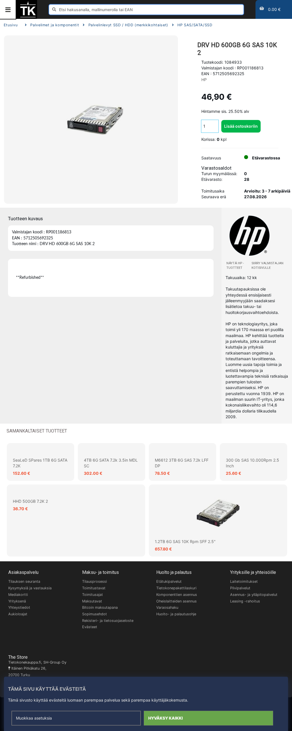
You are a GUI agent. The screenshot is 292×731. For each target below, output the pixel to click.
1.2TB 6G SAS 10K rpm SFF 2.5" (185, 541)
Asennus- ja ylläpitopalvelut (253, 594)
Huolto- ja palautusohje (176, 614)
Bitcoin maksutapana (100, 607)
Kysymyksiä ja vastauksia (30, 588)
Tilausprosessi (94, 581)
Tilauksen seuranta (24, 581)
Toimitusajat (92, 594)
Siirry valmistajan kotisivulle (267, 265)
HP (204, 79)
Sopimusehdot (94, 614)
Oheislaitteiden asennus (176, 601)
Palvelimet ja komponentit (54, 25)
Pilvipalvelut (240, 588)
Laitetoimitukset (244, 581)
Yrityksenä (17, 601)
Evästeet (89, 627)
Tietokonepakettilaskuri (176, 588)
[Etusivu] (28, 16)
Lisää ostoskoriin (241, 126)
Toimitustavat (94, 588)
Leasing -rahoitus (245, 601)
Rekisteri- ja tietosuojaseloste (107, 620)
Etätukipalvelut (169, 581)
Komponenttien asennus (176, 594)
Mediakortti (18, 594)
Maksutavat (92, 601)
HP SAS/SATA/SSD (194, 25)
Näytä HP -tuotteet (235, 265)
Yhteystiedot (19, 607)
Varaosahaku (167, 607)
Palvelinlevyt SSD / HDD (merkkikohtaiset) (128, 25)
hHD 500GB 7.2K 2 (30, 501)
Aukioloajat (17, 614)
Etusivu (10, 25)
